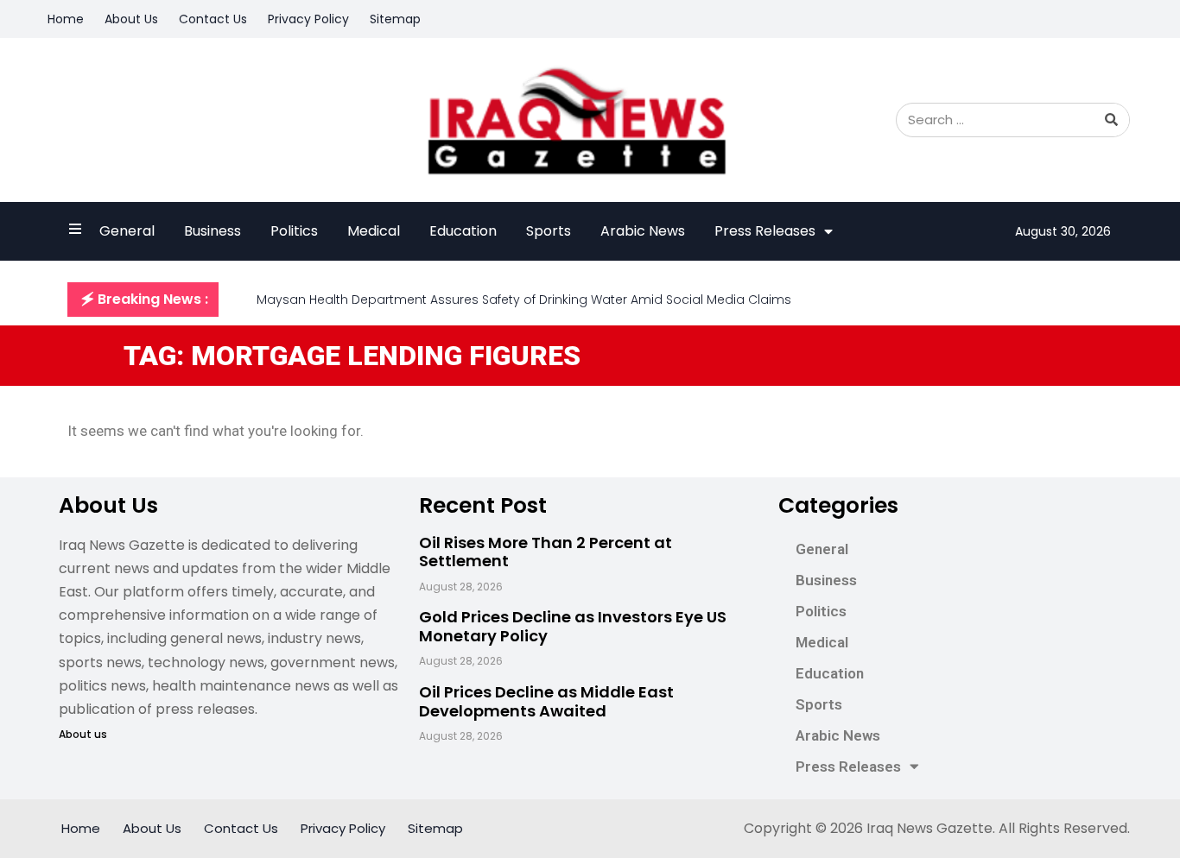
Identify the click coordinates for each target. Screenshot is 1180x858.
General (127, 231)
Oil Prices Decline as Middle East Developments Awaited (546, 701)
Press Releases (764, 231)
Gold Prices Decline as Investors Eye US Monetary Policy (572, 626)
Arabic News (642, 231)
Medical (373, 231)
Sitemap (395, 19)
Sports (548, 231)
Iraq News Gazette (929, 828)
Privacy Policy (308, 19)
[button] (143, 299)
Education (463, 231)
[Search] (1111, 120)
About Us (131, 19)
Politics (294, 231)
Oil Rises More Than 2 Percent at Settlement (545, 552)
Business (212, 231)
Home (66, 19)
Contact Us (213, 19)
